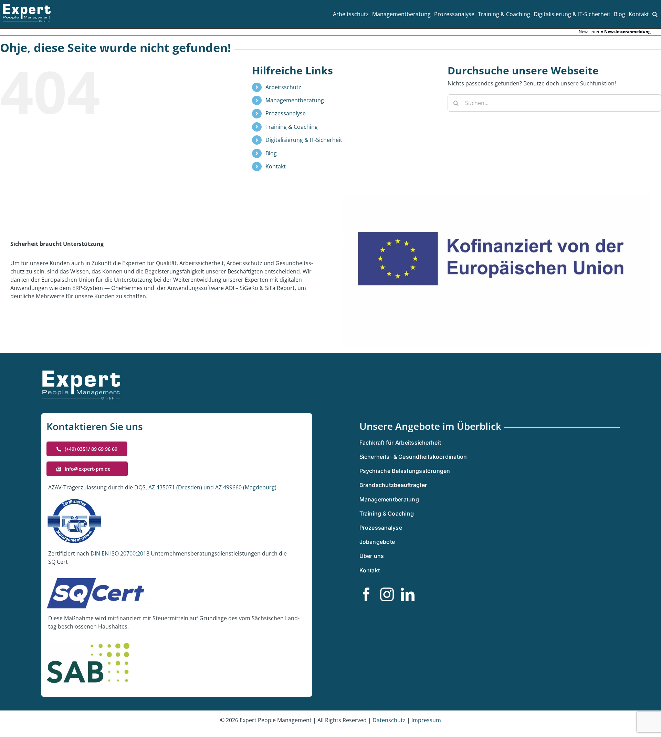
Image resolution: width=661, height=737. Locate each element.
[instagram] (387, 594)
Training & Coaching (291, 127)
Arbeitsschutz (283, 87)
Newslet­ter (589, 31)
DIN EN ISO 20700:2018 (120, 553)
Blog (271, 153)
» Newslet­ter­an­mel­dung (626, 31)
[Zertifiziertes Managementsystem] (359, 417)
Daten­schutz (390, 720)
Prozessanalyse (285, 113)
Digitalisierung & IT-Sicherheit (303, 140)
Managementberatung (294, 100)
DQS (140, 487)
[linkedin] (408, 594)
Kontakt (275, 166)
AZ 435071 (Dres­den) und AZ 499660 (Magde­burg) (211, 487)
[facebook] (366, 594)
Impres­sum (426, 720)
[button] (655, 14)
